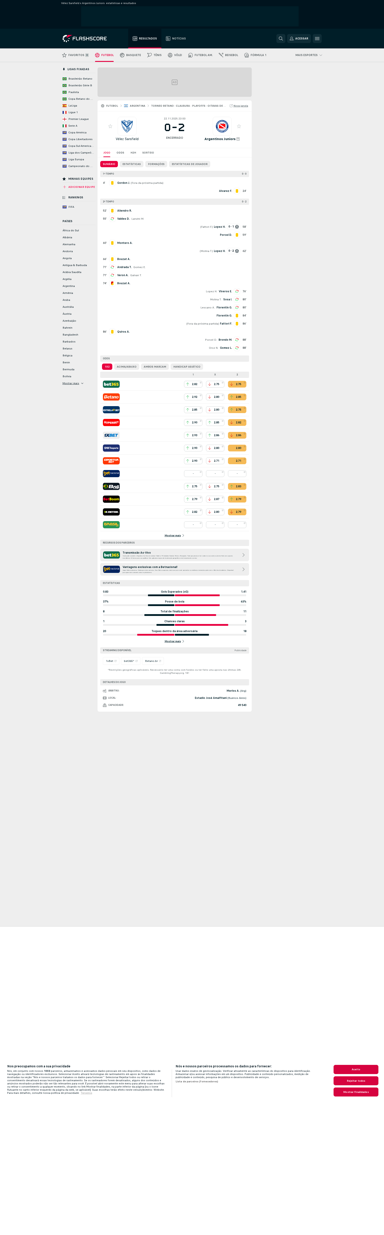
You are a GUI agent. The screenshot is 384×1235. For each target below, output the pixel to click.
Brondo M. (225, 340)
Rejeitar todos (356, 1080)
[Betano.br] (111, 397)
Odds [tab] (120, 152)
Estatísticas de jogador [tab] (190, 164)
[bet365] (111, 384)
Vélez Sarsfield (127, 139)
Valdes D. (123, 219)
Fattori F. (206, 227)
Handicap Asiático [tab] (186, 366)
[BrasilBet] (111, 524)
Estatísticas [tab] (131, 164)
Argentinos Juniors (220, 139)
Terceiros (86, 1092)
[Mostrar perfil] (127, 126)
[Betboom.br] (111, 499)
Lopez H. (211, 291)
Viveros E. (225, 291)
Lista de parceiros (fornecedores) (197, 1081)
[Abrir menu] (317, 38)
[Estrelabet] (111, 409)
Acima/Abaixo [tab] (127, 366)
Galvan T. (136, 275)
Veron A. (122, 275)
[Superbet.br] (111, 422)
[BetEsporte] (111, 448)
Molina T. (206, 251)
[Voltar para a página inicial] (88, 38)
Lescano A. (207, 307)
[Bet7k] (111, 512)
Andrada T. (124, 267)
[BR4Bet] (111, 486)
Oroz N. (213, 348)
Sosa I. (227, 299)
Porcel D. (211, 340)
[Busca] (280, 38)
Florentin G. (224, 307)
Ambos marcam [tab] (155, 366)
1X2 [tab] (107, 366)
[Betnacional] (111, 473)
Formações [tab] (156, 164)
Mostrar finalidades (356, 1092)
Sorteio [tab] (148, 152)
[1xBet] (111, 435)
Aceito (356, 1069)
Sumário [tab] (109, 164)
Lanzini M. (137, 219)
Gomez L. (226, 348)
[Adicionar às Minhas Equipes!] (110, 126)
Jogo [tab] (106, 152)
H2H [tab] (133, 152)
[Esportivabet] (111, 460)
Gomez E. (139, 267)
